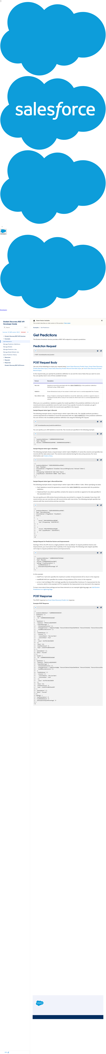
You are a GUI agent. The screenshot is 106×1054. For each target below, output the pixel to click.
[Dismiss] (102, 320)
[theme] (97, 351)
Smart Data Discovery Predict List (58, 600)
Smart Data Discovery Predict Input (77, 366)
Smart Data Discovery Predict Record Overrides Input (64, 368)
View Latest (67, 323)
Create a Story (48, 456)
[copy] (101, 351)
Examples (36, 327)
